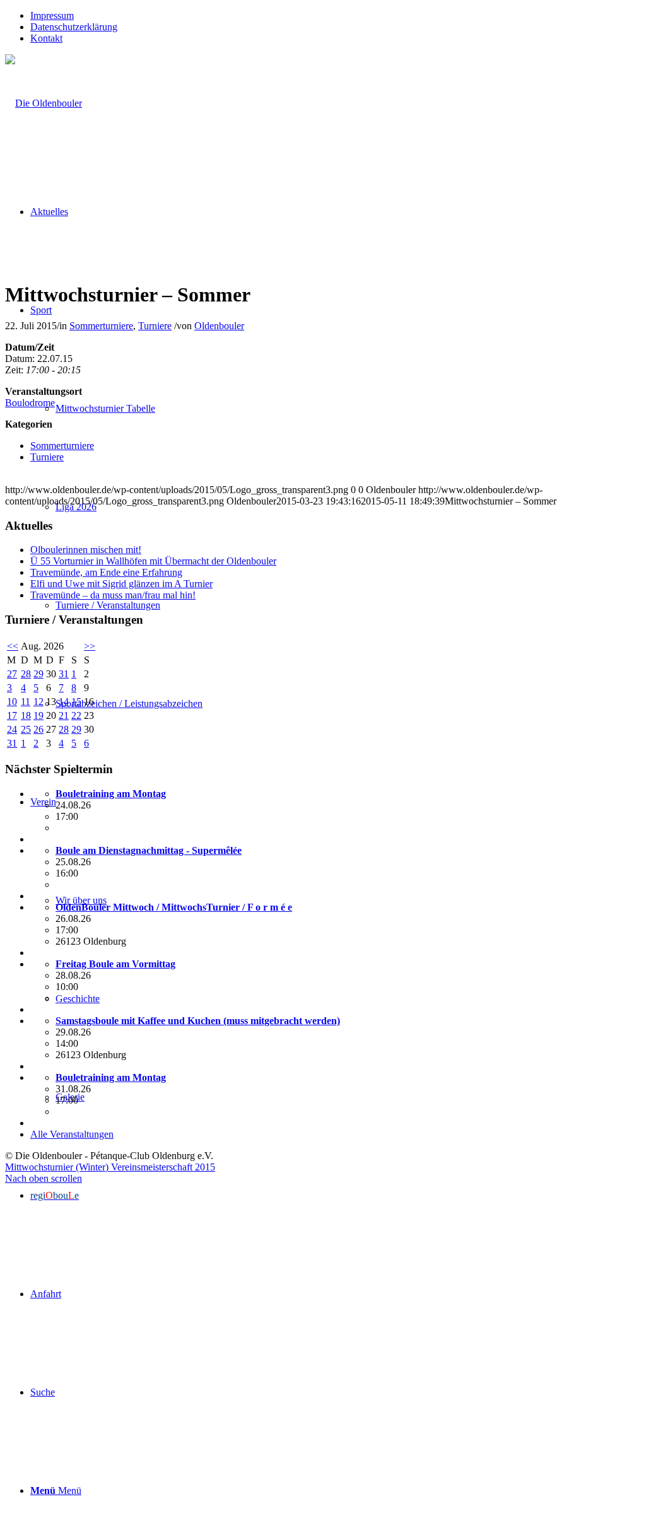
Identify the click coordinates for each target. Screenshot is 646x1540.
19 (38, 715)
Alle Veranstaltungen (72, 1134)
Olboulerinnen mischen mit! (85, 549)
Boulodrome (30, 402)
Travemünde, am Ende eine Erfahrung (106, 572)
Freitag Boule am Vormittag (115, 964)
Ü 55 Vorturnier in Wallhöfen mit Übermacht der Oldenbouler (153, 561)
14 (64, 701)
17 (12, 715)
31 (64, 673)
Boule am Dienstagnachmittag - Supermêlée (149, 850)
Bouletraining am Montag (111, 793)
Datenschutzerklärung (73, 26)
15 (76, 701)
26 (38, 729)
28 (26, 673)
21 (64, 715)
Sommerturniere (101, 325)
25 (26, 729)
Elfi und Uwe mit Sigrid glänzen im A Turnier (121, 583)
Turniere (155, 325)
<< (12, 646)
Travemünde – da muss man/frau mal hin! (113, 595)
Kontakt (46, 38)
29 (38, 673)
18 (26, 715)
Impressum (52, 15)
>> (89, 646)
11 (25, 701)
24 (12, 729)
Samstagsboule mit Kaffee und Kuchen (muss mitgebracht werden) (198, 1020)
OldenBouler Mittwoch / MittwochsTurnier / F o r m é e (174, 907)
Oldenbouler (219, 325)
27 (12, 673)
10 (12, 701)
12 (38, 701)
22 (76, 715)
